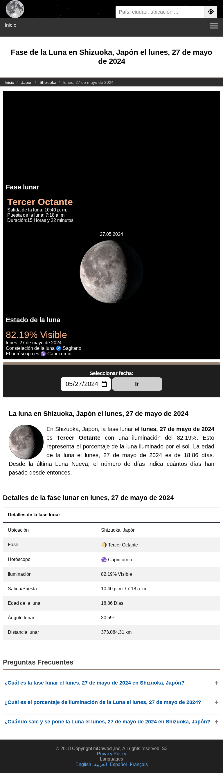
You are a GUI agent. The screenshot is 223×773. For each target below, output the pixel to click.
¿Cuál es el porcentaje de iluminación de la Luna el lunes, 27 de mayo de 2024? (102, 702)
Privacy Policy (111, 753)
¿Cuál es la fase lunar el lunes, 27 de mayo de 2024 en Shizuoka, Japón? (94, 683)
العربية (100, 764)
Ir (137, 384)
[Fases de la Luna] (15, 9)
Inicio (10, 25)
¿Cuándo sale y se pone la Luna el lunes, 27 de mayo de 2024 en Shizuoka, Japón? (107, 722)
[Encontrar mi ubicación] (210, 12)
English (83, 764)
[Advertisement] (111, 131)
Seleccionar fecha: (112, 373)
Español (118, 764)
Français (139, 764)
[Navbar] (214, 26)
